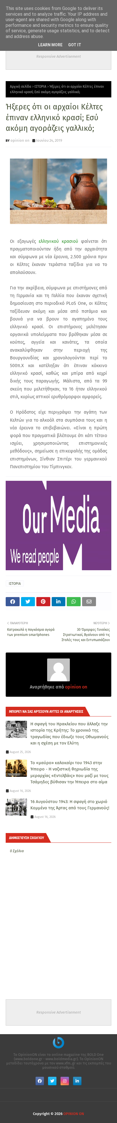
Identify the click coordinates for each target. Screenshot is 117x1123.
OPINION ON (73, 1114)
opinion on (20, 140)
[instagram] (64, 1081)
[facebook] (39, 1081)
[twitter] (52, 1081)
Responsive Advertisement (58, 56)
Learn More (50, 45)
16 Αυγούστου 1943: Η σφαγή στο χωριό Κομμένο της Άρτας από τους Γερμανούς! (69, 805)
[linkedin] (77, 1081)
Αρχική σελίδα (20, 87)
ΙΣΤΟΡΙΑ (40, 87)
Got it (74, 45)
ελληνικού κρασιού (58, 241)
